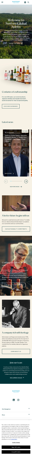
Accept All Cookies (16, 452)
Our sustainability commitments (16, 229)
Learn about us (16, 351)
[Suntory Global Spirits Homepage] (16, 2)
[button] (25, 2)
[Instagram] (18, 400)
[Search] (28, 2)
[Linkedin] (14, 400)
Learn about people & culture (14, 285)
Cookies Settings (16, 442)
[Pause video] (1, 57)
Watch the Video (14, 43)
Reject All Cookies (16, 447)
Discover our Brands (11, 106)
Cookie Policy (14, 439)
